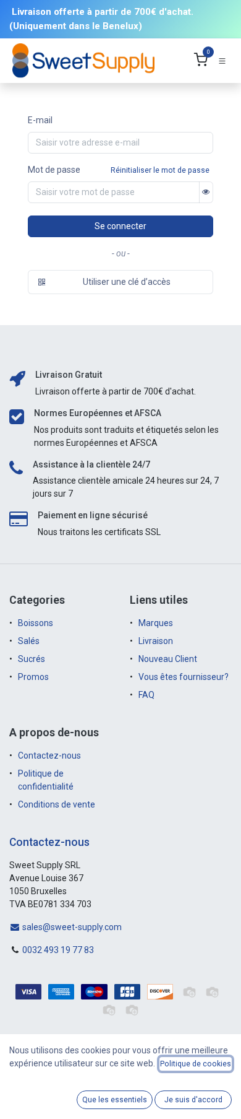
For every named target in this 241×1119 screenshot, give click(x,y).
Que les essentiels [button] (114, 1099)
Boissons (35, 623)
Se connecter (120, 226)
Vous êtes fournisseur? (183, 677)
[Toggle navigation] (222, 61)
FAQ (146, 695)
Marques (155, 623)
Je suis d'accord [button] (193, 1099)
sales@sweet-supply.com (71, 927)
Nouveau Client (167, 659)
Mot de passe (54, 170)
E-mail (40, 120)
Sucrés (32, 659)
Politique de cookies (195, 1064)
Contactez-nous (49, 755)
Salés (29, 641)
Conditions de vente (56, 804)
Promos (34, 677)
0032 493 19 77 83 (58, 950)
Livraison (155, 641)
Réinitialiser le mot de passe (160, 170)
